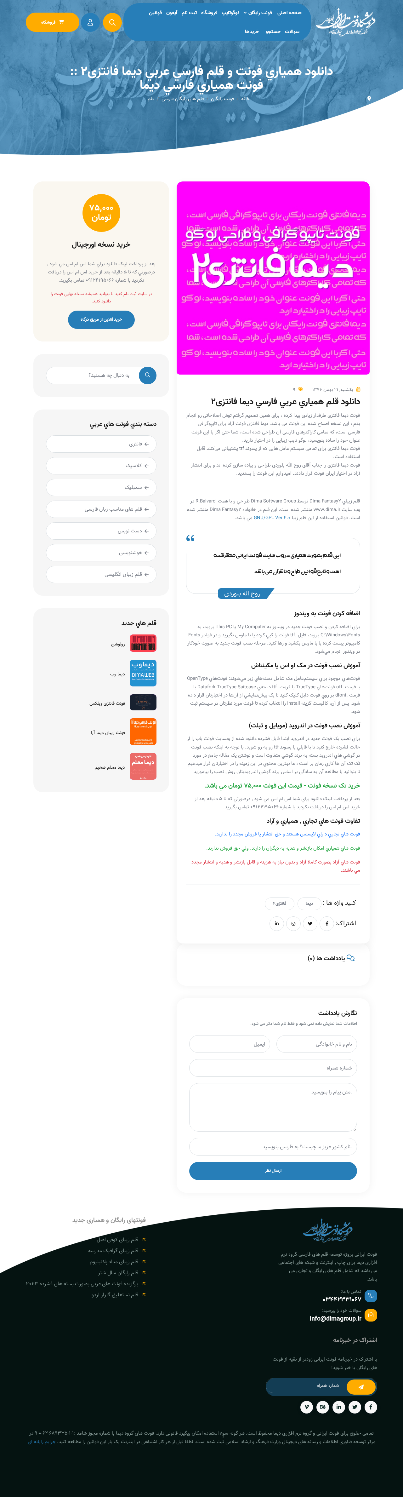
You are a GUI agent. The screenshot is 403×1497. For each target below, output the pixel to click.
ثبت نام (189, 13)
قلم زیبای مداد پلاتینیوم (114, 1262)
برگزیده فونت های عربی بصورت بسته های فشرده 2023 (82, 1284)
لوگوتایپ (230, 13)
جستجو (273, 32)
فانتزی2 (279, 903)
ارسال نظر (273, 1170)
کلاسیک (134, 466)
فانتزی (135, 444)
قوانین (155, 13)
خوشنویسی (130, 552)
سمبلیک (133, 487)
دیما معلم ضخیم (110, 767)
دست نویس (130, 531)
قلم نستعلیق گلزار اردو (115, 1295)
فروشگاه (209, 13)
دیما (309, 903)
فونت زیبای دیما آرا (108, 733)
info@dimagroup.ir (335, 1319)
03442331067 (342, 1300)
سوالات (292, 32)
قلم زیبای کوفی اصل (117, 1239)
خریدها (252, 32)
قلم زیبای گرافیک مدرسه (113, 1251)
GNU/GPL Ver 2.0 (272, 518)
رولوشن (118, 644)
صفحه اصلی (289, 13)
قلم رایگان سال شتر (118, 1273)
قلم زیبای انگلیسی (123, 574)
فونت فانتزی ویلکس (107, 703)
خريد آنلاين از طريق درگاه (101, 319)
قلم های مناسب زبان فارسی (113, 509)
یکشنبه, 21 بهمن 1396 (332, 389)
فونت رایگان (260, 13)
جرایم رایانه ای (42, 1442)
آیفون (171, 13)
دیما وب (117, 674)
